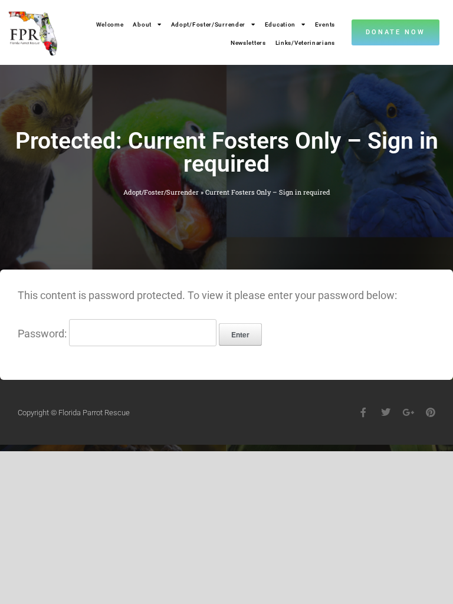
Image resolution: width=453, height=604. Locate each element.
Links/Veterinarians (305, 43)
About (142, 24)
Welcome (110, 24)
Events (325, 24)
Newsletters (248, 43)
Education (280, 24)
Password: (43, 333)
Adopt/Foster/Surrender (208, 24)
